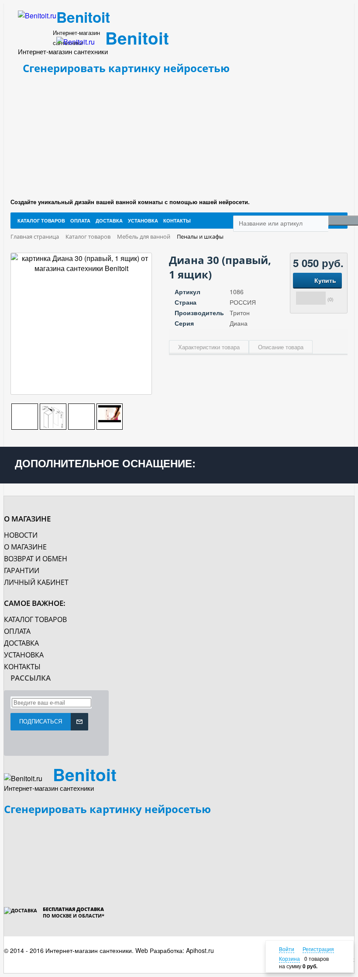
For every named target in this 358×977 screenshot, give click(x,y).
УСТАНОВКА (24, 655)
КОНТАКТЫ (22, 666)
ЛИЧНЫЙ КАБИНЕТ (36, 582)
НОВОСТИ (21, 535)
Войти (286, 949)
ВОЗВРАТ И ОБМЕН (35, 558)
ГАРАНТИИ (21, 570)
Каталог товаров (35, 619)
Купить (325, 280)
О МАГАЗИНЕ (25, 547)
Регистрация (318, 949)
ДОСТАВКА (21, 643)
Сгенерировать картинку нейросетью (126, 68)
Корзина (289, 958)
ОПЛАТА (17, 631)
